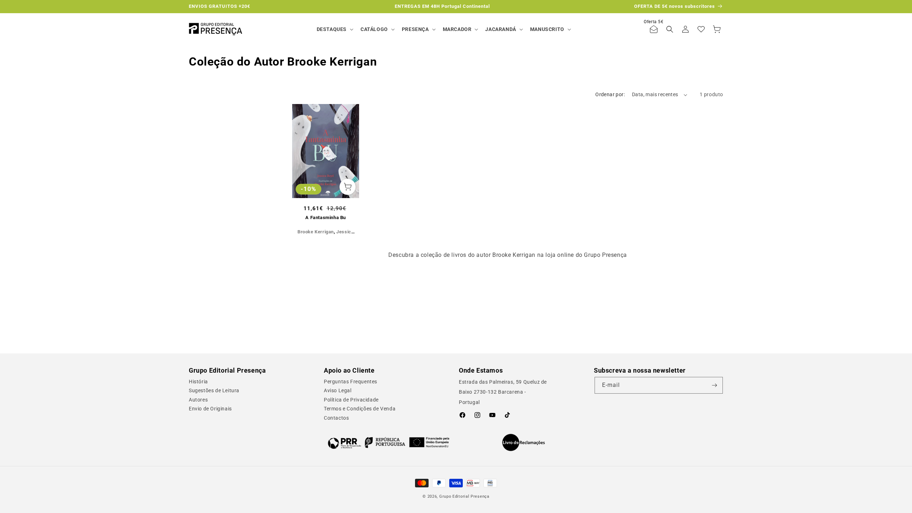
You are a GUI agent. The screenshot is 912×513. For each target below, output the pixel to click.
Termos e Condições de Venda (359, 408)
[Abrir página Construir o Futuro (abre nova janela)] (388, 442)
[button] (334, 29)
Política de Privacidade (351, 400)
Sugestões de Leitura (214, 390)
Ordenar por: (610, 94)
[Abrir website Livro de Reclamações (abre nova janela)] (523, 442)
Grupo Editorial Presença (464, 496)
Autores (198, 400)
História (198, 381)
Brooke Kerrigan (315, 231)
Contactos (336, 418)
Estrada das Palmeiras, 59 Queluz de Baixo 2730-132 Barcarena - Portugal (503, 392)
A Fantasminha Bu (325, 217)
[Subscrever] (714, 385)
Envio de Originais (210, 408)
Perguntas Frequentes (350, 381)
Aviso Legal (338, 390)
